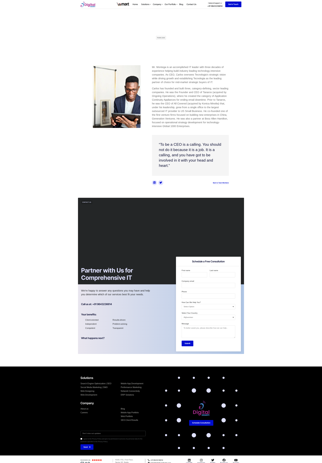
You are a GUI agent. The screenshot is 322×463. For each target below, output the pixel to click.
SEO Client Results (129, 420)
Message (185, 324)
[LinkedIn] (189, 460)
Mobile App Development (132, 383)
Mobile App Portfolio (130, 412)
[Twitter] (160, 182)
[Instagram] (201, 460)
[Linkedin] (154, 182)
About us (84, 409)
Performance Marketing (131, 387)
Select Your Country (189, 313)
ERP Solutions (127, 395)
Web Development (88, 395)
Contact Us (191, 4)
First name (186, 270)
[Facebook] (224, 460)
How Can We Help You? (191, 302)
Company (157, 4)
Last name (214, 270)
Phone (184, 292)
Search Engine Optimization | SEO (95, 383)
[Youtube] (235, 460)
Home (135, 4)
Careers (84, 412)
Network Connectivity (130, 391)
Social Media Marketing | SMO (94, 387)
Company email (188, 281)
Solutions (145, 4)
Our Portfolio (170, 4)
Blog (181, 4)
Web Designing (87, 391)
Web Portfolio (127, 416)
